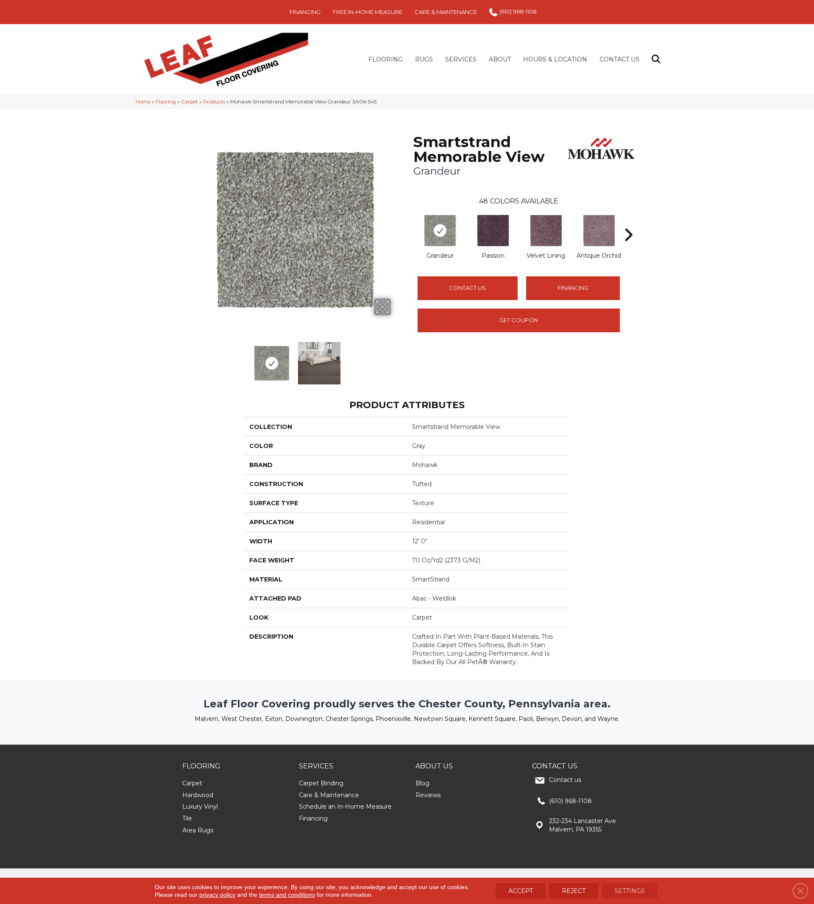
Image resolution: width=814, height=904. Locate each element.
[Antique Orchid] (599, 230)
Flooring (166, 101)
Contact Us (619, 59)
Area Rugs (197, 830)
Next (396, 359)
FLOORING (385, 59)
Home (143, 101)
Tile (187, 818)
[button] (658, 59)
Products (214, 101)
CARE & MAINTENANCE (446, 11)
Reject (573, 891)
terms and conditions (287, 894)
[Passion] (493, 230)
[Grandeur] (440, 230)
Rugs (424, 59)
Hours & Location (555, 59)
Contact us (565, 780)
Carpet (189, 101)
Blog (422, 783)
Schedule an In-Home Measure (345, 806)
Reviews (427, 795)
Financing (313, 818)
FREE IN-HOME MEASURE (367, 11)
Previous (194, 359)
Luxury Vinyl (200, 806)
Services (461, 59)
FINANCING (305, 11)
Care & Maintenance (329, 795)
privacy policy (217, 894)
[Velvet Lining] (546, 230)
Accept (520, 891)
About (500, 59)
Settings (629, 891)
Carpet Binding (321, 783)
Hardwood (197, 795)
